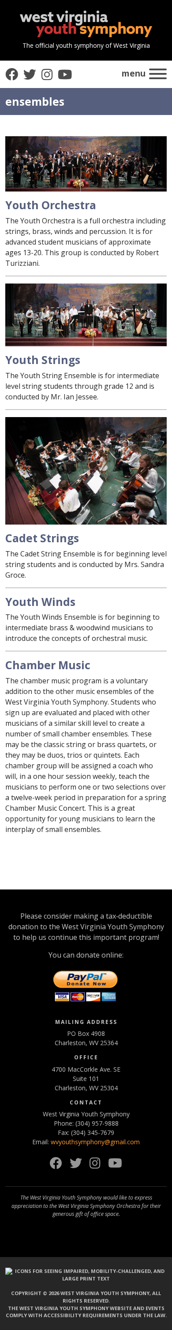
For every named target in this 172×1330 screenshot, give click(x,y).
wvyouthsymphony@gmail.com (95, 1142)
